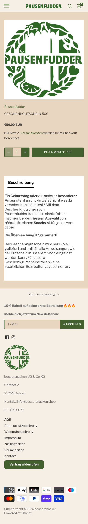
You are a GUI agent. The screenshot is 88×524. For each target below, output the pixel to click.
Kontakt (10, 456)
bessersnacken (46, 509)
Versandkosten (31, 133)
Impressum (12, 438)
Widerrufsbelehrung (19, 432)
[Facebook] (7, 337)
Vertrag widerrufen (24, 464)
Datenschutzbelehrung (21, 426)
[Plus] (25, 152)
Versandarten (14, 450)
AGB (7, 420)
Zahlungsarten (14, 444)
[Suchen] (69, 6)
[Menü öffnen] (6, 5)
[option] (44, 59)
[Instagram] (13, 337)
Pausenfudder (14, 107)
